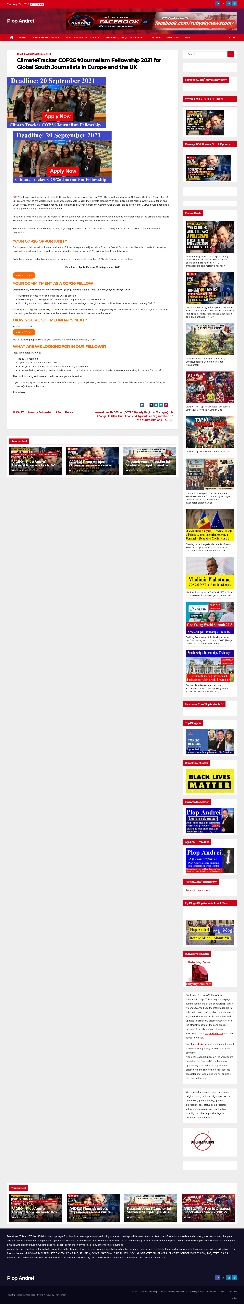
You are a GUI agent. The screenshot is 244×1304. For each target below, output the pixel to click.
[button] (229, 37)
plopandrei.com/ (214, 1033)
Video (188, 37)
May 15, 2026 (136, 1217)
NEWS (20, 54)
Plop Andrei (20, 21)
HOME (22, 37)
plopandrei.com (198, 1044)
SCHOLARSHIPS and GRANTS (83, 37)
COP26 (16, 197)
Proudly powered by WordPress (21, 1295)
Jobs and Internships (46, 37)
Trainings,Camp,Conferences (124, 37)
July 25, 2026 (22, 1217)
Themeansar (60, 1295)
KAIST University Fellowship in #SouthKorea (44, 412)
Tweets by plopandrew (198, 890)
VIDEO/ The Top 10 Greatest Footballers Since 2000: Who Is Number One (208, 1212)
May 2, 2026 (193, 1217)
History (156, 458)
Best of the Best (20, 454)
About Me (173, 37)
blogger (33, 454)
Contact (155, 37)
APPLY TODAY (24, 275)
